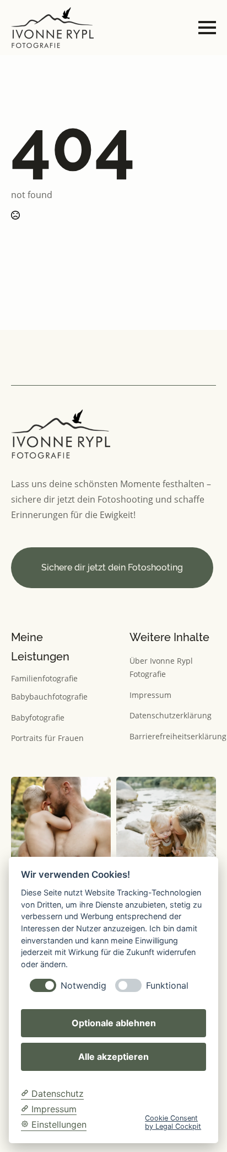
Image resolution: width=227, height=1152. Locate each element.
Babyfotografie (37, 717)
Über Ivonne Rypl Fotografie (161, 667)
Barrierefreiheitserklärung (177, 736)
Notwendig (83, 985)
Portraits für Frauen (47, 738)
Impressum (150, 695)
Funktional (167, 985)
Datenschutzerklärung (170, 715)
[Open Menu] (207, 27)
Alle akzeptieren (113, 1056)
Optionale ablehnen (114, 1022)
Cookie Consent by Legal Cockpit (173, 1122)
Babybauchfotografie (49, 696)
